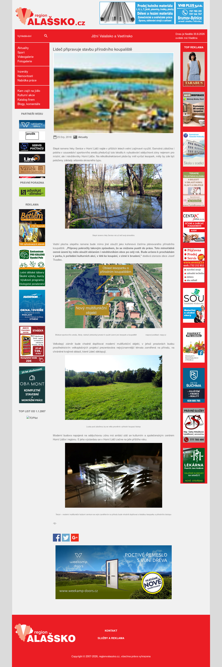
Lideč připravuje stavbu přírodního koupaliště (92, 49)
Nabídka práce (27, 80)
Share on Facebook (57, 538)
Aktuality (23, 47)
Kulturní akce (26, 95)
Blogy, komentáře (29, 104)
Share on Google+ (75, 538)
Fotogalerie (25, 61)
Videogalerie (25, 56)
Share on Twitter (66, 538)
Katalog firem (26, 99)
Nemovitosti (25, 76)
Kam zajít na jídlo (29, 90)
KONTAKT (111, 630)
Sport (21, 52)
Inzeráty (23, 71)
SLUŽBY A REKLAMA (111, 638)
